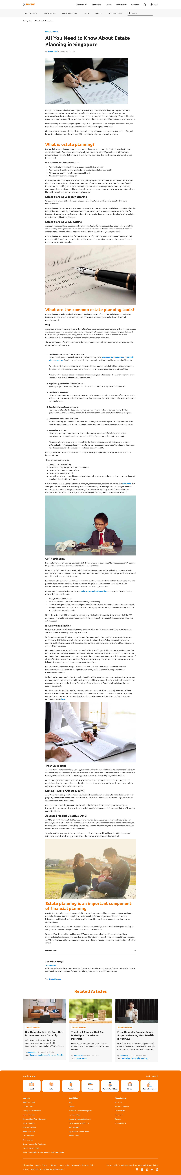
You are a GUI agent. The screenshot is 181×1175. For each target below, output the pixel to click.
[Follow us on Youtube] (152, 1169)
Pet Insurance (28, 1140)
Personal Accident (29, 1127)
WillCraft (126, 483)
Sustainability (120, 1111)
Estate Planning (55, 979)
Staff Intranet (74, 1127)
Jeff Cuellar (78, 1055)
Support (109, 4)
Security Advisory (41, 1165)
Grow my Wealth (55, 1055)
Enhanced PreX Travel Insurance (34, 1119)
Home (25, 21)
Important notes (51, 950)
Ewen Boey (124, 1055)
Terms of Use (64, 1165)
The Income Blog (30, 13)
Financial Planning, (139, 1058)
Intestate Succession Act (113, 357)
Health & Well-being (69, 13)
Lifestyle (98, 13)
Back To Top (151, 1076)
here (63, 699)
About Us (118, 1102)
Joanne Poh (52, 51)
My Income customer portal (79, 1131)
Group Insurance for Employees (34, 1144)
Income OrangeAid (122, 1106)
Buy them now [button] (29, 1076)
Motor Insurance (29, 1123)
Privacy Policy (28, 1165)
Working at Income (116, 13)
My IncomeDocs (74, 1115)
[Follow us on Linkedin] (147, 1169)
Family (86, 13)
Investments (81, 1058)
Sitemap (54, 1165)
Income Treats (74, 1136)
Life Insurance (28, 1106)
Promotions (96, 4)
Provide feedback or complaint (80, 1111)
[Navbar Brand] (29, 5)
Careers (118, 1119)
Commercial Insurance (31, 1148)
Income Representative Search (80, 1119)
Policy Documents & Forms (79, 1123)
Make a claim (121, 4)
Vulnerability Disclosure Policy (83, 1165)
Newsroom (119, 1115)
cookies (115, 1165)
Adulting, (126, 1058)
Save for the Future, (39, 1055)
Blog (30, 21)
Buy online (135, 4)
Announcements (121, 1123)
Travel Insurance (29, 1115)
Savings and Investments (32, 1111)
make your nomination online (94, 591)
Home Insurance (29, 1131)
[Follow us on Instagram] (137, 1169)
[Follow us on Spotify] (157, 1169)
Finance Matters (49, 13)
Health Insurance (29, 1102)
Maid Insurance (28, 1136)
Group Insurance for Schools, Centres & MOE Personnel (43, 1152)
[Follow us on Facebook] (142, 1169)
